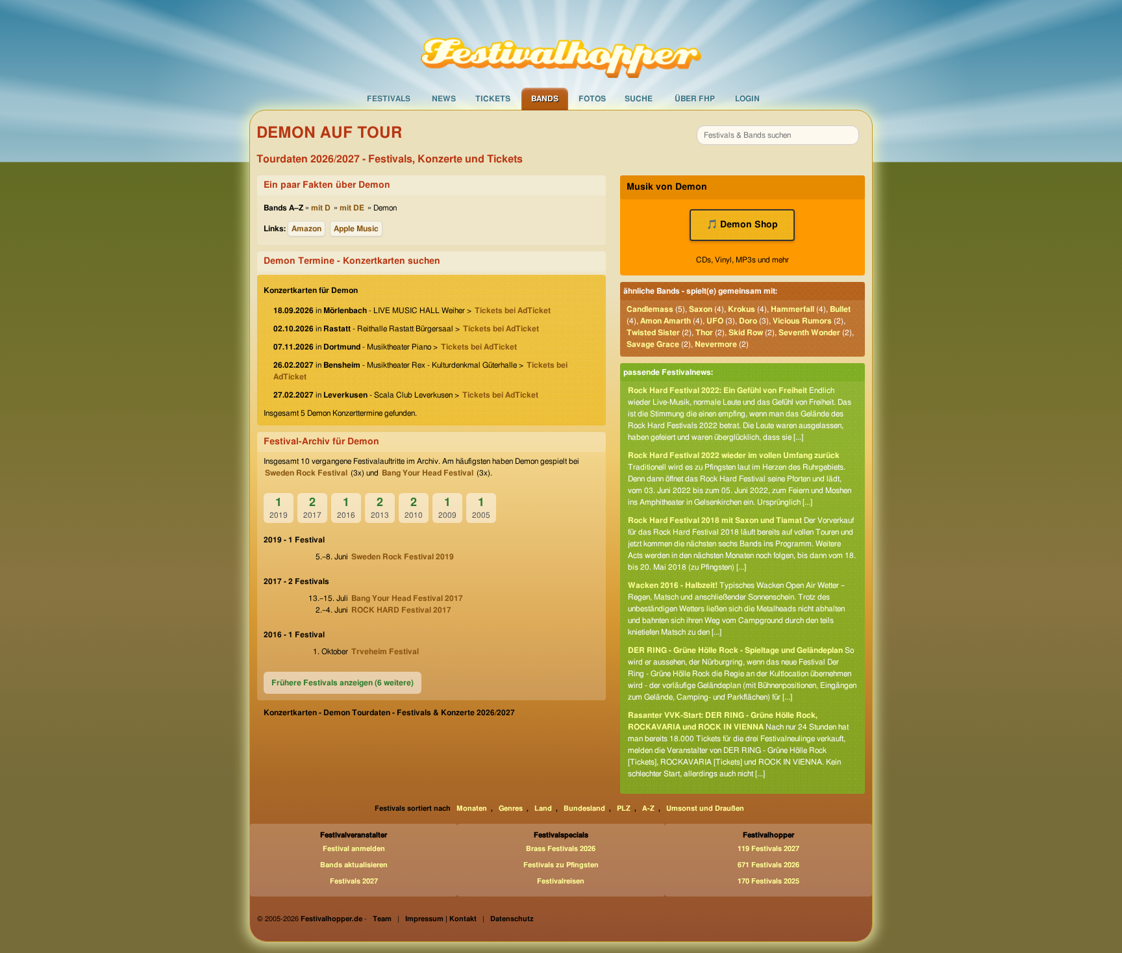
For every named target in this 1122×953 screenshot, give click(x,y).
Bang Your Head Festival (427, 473)
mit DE (352, 208)
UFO (714, 321)
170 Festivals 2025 (768, 881)
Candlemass (650, 309)
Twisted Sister (653, 333)
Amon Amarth (665, 321)
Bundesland (584, 808)
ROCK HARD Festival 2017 (401, 610)
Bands (544, 99)
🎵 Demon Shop (742, 224)
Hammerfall (792, 309)
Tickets (492, 99)
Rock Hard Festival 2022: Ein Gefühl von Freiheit (717, 390)
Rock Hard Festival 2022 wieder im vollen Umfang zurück (734, 455)
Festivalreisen (560, 881)
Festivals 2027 (354, 881)
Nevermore (716, 344)
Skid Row (746, 333)
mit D (320, 208)
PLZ (623, 808)
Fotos (592, 99)
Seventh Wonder (809, 333)
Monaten (471, 808)
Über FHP (695, 99)
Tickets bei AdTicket (513, 310)
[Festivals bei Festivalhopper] (561, 43)
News (444, 99)
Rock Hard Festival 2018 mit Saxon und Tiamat (715, 520)
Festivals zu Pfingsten (561, 865)
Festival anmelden (354, 848)
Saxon (700, 309)
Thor (704, 333)
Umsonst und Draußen (705, 808)
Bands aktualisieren (354, 865)
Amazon (306, 229)
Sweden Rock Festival (306, 473)
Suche (639, 99)
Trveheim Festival (385, 651)
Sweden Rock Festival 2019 (402, 557)
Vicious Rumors (802, 321)
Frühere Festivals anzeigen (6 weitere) (342, 683)
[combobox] (778, 135)
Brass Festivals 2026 (560, 848)
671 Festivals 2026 (768, 865)
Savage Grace (653, 344)
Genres (511, 808)
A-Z (648, 808)
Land (543, 808)
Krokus (741, 309)
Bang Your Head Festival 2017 (407, 598)
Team (382, 918)
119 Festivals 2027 (768, 848)
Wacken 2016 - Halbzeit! (672, 585)
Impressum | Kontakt (441, 918)
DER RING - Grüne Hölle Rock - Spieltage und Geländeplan (735, 650)
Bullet (840, 309)
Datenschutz (512, 918)
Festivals (388, 99)
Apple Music (356, 229)
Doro (748, 321)
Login (747, 99)
